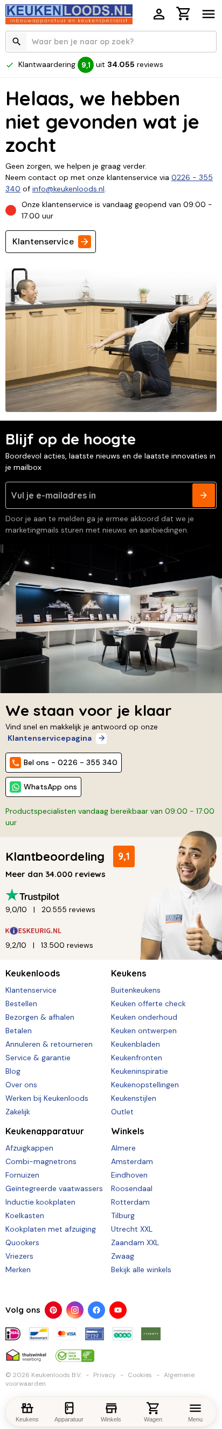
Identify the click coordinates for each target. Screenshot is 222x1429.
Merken (18, 1269)
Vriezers (19, 1256)
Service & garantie (38, 1057)
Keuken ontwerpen (144, 1030)
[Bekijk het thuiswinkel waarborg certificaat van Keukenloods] (26, 1351)
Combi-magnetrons (41, 1161)
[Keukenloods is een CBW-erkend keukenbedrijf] (75, 1351)
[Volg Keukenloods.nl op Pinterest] (53, 1310)
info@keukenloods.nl (68, 189)
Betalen (18, 1030)
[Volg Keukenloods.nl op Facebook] (96, 1310)
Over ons (21, 1084)
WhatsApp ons (50, 787)
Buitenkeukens (136, 990)
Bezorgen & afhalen (39, 1017)
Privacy (104, 1375)
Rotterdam (130, 1202)
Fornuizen (22, 1175)
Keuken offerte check (148, 1003)
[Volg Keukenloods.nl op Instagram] (75, 1310)
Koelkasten (24, 1215)
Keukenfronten (136, 1057)
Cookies (140, 1375)
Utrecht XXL (131, 1229)
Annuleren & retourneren (49, 1044)
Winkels (127, 1131)
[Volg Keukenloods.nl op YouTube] (118, 1310)
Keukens (128, 973)
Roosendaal (131, 1188)
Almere (123, 1148)
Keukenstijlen (133, 1098)
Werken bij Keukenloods (46, 1098)
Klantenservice (43, 241)
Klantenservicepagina (50, 738)
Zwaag (122, 1256)
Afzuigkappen (29, 1148)
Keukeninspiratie (139, 1071)
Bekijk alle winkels (141, 1269)
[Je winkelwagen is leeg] (184, 13)
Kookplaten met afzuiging (50, 1229)
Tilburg (123, 1215)
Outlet (122, 1111)
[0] (184, 15)
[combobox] (111, 41)
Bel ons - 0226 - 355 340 (70, 762)
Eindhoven (129, 1175)
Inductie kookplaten (40, 1202)
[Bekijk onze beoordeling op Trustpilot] (111, 895)
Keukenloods (32, 973)
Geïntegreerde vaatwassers (54, 1188)
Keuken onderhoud (144, 1017)
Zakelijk (17, 1111)
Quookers (22, 1242)
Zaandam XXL (135, 1242)
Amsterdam (132, 1161)
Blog (12, 1071)
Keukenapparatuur (44, 1131)
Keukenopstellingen (145, 1084)
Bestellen (21, 1003)
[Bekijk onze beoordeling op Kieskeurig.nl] (111, 931)
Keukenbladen (135, 1044)
